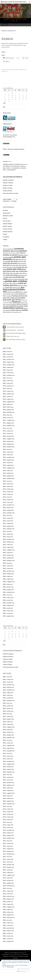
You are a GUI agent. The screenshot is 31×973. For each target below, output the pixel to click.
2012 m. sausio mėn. (8, 520)
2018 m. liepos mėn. (8, 404)
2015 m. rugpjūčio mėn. (9, 468)
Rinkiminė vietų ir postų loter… (18, 327)
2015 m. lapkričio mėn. (8, 460)
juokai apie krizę (7, 265)
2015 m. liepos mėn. (8, 470)
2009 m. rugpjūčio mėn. (9, 581)
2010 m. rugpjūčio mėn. (9, 550)
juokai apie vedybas (16, 281)
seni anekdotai (11, 306)
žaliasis (9, 312)
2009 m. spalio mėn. (8, 576)
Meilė (25, 293)
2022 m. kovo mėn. (7, 351)
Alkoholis (11, 249)
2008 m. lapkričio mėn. (8, 605)
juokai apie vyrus (10, 287)
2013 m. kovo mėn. (7, 497)
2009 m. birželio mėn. (8, 587)
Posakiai (5, 239)
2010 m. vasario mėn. (8, 565)
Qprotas (19, 304)
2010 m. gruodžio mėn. (8, 539)
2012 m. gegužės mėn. (8, 510)
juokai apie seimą (10, 277)
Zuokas (5, 312)
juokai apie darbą (11, 261)
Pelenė (6, 302)
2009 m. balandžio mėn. (9, 592)
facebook (20, 255)
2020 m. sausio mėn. (8, 383)
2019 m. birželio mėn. (8, 385)
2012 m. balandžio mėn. (9, 512)
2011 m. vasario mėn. (8, 534)
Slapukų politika (10, 966)
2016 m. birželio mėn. (8, 441)
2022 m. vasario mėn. (8, 354)
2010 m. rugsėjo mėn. (8, 547)
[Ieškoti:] (27, 24)
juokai (11, 257)
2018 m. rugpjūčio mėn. (9, 401)
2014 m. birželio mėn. (8, 489)
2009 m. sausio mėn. (8, 600)
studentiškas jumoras (13, 308)
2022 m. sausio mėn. (8, 356)
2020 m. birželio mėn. (8, 372)
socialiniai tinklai (22, 306)
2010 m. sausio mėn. (8, 568)
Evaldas (8, 336)
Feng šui (22, 330)
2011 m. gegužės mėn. (8, 526)
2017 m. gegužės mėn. (8, 423)
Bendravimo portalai (8, 215)
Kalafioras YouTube (7, 185)
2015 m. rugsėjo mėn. (8, 465)
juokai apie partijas (14, 273)
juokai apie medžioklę (12, 267)
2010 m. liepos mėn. (8, 552)
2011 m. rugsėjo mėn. (8, 523)
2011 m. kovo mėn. (7, 531)
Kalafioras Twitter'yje (8, 182)
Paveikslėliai (6, 236)
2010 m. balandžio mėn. (9, 560)
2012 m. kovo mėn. (7, 515)
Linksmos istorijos (7, 229)
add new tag (6, 249)
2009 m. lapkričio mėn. (8, 573)
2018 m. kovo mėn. (7, 415)
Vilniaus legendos (16, 310)
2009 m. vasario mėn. (8, 597)
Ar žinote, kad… (16, 336)
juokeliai (18, 287)
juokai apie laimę (16, 265)
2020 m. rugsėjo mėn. (8, 367)
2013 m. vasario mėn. (8, 499)
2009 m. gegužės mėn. (8, 589)
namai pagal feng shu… (11, 330)
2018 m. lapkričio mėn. (8, 393)
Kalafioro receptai (7, 226)
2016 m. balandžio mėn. (9, 446)
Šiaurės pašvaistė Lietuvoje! (18, 339)
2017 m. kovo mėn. (7, 428)
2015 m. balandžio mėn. (9, 478)
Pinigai (10, 302)
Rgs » (4, 107)
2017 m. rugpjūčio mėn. (9, 420)
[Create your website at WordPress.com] (15, 2)
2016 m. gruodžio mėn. (8, 436)
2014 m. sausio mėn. (8, 494)
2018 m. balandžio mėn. (9, 412)
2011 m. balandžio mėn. (9, 528)
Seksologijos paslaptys (20, 333)
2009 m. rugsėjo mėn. (8, 579)
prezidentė (13, 304)
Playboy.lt (16, 302)
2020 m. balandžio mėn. (9, 375)
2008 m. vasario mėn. (8, 610)
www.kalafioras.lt (11, 169)
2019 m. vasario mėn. (8, 391)
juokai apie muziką (17, 271)
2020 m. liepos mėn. (8, 370)
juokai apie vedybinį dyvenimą (10, 283)
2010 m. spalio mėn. (8, 544)
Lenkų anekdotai (19, 294)
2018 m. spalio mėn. (8, 396)
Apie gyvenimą (9, 69)
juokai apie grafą (22, 261)
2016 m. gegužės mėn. (8, 444)
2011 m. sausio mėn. (8, 536)
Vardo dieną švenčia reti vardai (10, 193)
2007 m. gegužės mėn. (8, 616)
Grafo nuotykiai (6, 221)
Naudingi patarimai (7, 231)
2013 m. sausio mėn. (8, 502)
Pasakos (5, 234)
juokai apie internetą (10, 263)
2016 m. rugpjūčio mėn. (9, 438)
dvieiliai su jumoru (10, 255)
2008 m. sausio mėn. (8, 613)
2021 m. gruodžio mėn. (8, 359)
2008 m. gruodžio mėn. (8, 602)
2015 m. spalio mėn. (8, 462)
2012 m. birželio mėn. (8, 507)
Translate (14, 201)
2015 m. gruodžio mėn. (8, 457)
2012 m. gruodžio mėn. (8, 505)
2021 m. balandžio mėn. (9, 364)
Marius (7, 339)
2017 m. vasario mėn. (8, 430)
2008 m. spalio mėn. (8, 608)
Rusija (23, 304)
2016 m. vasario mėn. (8, 452)
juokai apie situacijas (13, 279)
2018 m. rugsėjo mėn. (8, 399)
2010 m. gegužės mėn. (8, 557)
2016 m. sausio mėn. (8, 454)
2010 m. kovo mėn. (7, 563)
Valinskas (8, 310)
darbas (18, 253)
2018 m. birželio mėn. (8, 407)
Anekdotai (5, 210)
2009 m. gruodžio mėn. (8, 571)
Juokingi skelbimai (7, 223)
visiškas (25, 310)
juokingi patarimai (14, 288)
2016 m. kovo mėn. (7, 449)
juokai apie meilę (14, 269)
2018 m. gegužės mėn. (8, 409)
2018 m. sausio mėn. (8, 417)
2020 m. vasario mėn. (8, 380)
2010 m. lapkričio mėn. (8, 542)
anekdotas (22, 251)
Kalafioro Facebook (7, 188)
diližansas (23, 253)
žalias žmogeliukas (15, 312)
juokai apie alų (16, 259)
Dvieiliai (5, 218)
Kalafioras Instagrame (8, 180)
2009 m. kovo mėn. (7, 594)
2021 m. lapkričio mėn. (8, 362)
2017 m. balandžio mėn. (9, 425)
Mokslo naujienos (7, 296)
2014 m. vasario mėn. (8, 491)
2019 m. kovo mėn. (7, 388)
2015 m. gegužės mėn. (8, 475)
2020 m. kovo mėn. (7, 378)
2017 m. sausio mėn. (8, 433)
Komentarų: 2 (5, 71)
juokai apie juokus (21, 263)
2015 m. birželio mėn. (8, 473)
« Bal (4, 103)
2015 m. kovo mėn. (7, 481)
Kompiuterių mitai (11, 292)
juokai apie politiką (12, 275)
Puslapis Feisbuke (7, 190)
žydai (20, 312)
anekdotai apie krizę (10, 251)
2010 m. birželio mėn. (8, 555)
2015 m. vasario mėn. (8, 483)
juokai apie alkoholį (14, 258)
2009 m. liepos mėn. (8, 584)
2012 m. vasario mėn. (8, 518)
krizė (17, 292)
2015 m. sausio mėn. (8, 486)
